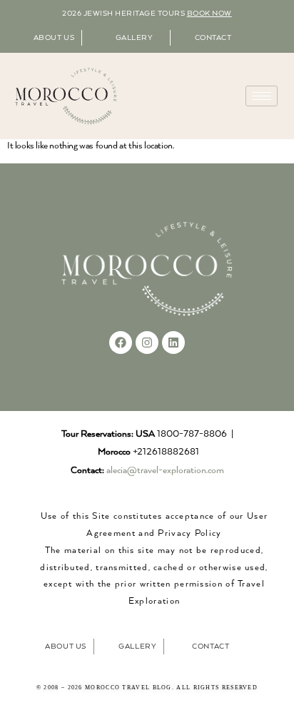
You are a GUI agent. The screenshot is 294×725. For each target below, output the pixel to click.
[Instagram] (147, 342)
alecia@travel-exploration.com (165, 470)
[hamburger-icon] (261, 96)
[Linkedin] (173, 342)
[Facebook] (120, 342)
